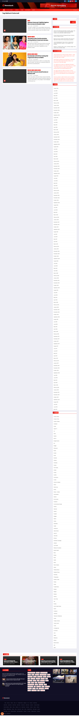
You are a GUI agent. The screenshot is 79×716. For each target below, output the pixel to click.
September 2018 (57, 316)
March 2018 (56, 331)
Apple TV (55, 428)
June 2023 (56, 180)
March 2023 (56, 188)
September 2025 (57, 115)
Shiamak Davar (30, 686)
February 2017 (56, 360)
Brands (55, 453)
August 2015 (56, 402)
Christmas (55, 462)
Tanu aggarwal (56, 70)
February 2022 (56, 217)
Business (55, 457)
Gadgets (55, 516)
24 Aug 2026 (7, 663)
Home (5, 702)
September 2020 (57, 258)
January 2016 (56, 389)
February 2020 (56, 275)
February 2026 (56, 102)
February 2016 (56, 387)
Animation (55, 423)
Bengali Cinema (56, 440)
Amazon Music (56, 416)
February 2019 (56, 304)
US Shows (56, 630)
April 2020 (55, 270)
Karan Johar (30, 680)
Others (55, 567)
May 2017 (55, 353)
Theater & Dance (57, 620)
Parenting (55, 574)
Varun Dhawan (41, 688)
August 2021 (56, 231)
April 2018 (55, 329)
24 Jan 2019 (30, 75)
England (35, 676)
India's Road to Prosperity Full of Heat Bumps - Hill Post (63, 59)
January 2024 (56, 163)
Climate (16, 9)
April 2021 (55, 241)
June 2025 (56, 122)
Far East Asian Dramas (58, 504)
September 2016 (57, 372)
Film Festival (33, 678)
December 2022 (56, 195)
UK (37, 688)
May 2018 (55, 326)
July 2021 (55, 234)
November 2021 (56, 224)
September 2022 (57, 202)
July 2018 (55, 321)
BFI (54, 443)
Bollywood (29, 36)
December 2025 (56, 107)
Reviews (55, 594)
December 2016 (56, 365)
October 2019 (56, 285)
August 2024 (56, 146)
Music (55, 557)
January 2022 (56, 219)
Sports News (47, 686)
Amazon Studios (57, 421)
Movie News (42, 680)
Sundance (55, 611)
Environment (56, 499)
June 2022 (56, 209)
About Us (8, 702)
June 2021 (55, 236)
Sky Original (38, 686)
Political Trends (9, 9)
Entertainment (40, 676)
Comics (55, 472)
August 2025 (56, 117)
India (46, 678)
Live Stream (56, 545)
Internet (55, 533)
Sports (55, 608)
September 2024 (57, 144)
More (55, 552)
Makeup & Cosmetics (57, 547)
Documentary (56, 494)
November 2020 (57, 253)
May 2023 (55, 183)
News (29, 20)
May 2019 (55, 297)
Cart (28, 702)
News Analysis (56, 564)
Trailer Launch (56, 623)
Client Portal (35, 702)
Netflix (55, 560)
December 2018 (56, 309)
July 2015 (55, 404)
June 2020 (56, 265)
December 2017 (56, 336)
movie (38, 680)
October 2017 (56, 341)
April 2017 (55, 355)
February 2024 (56, 161)
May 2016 (55, 380)
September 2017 (57, 343)
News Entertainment (41, 682)
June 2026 (56, 93)
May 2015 (55, 409)
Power (22, 9)
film (28, 678)
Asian (55, 433)
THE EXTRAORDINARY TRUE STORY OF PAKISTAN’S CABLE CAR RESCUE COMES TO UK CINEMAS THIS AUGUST (63, 43)
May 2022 (55, 212)
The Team (28, 711)
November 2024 (57, 139)
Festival (55, 511)
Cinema (33, 70)
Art (54, 431)
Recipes (55, 589)
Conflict (55, 474)
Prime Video (41, 684)
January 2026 (56, 105)
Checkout (31, 702)
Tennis (55, 618)
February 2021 (56, 246)
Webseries (55, 637)
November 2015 (56, 394)
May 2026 (55, 95)
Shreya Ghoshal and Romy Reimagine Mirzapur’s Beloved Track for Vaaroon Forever (15, 679)
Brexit (55, 455)
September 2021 (57, 229)
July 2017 (55, 348)
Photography (56, 577)
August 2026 (56, 88)
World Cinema (56, 642)
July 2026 (55, 90)
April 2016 (55, 382)
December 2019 (56, 280)
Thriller (34, 688)
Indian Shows (56, 530)
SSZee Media (36, 59)
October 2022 (56, 200)
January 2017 (56, 363)
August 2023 (56, 175)
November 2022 (56, 197)
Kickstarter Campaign (57, 540)
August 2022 (56, 205)
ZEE (54, 645)
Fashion (55, 506)
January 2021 (56, 248)
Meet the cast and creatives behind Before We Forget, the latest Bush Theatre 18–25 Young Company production (15, 684)
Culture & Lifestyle (57, 482)
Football (55, 513)
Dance (55, 484)
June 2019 (55, 295)
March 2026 (56, 100)
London (34, 680)
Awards (55, 436)
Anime (55, 426)
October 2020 (56, 256)
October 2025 (56, 112)
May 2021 (55, 239)
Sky (54, 601)
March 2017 (56, 358)
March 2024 (56, 158)
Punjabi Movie (56, 586)
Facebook (55, 501)
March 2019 (56, 302)
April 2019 (55, 299)
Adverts (12, 702)
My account (19, 709)
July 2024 (55, 149)
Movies (33, 36)
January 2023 (56, 192)
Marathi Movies (9, 709)
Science (55, 596)
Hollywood (56, 528)
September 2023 (57, 173)
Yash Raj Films (34, 690)
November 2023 (56, 168)
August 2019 (56, 290)
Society (33, 9)
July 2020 (55, 263)
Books (55, 450)
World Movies (8, 713)
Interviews (55, 535)
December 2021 (56, 222)
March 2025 (56, 129)
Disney (55, 489)
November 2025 (56, 110)
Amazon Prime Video (44, 672)
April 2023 (55, 185)
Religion (55, 591)
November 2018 (56, 312)
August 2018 (56, 319)
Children (55, 460)
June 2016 (55, 377)
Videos (55, 635)
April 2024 (55, 156)
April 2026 (55, 98)
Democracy (56, 487)
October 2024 (56, 141)
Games (55, 521)
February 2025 (56, 132)
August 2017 (56, 346)
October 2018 (56, 314)
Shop (9, 711)
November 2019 (56, 282)
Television (55, 613)
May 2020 (55, 268)
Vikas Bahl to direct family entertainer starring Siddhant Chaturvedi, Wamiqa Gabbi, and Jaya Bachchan (38, 40)
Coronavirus (56, 477)
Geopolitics (56, 523)
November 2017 (56, 338)
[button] (74, 9)
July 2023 (55, 178)
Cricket (55, 479)
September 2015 (57, 399)
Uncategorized (56, 628)
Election (55, 496)
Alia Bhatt (37, 672)
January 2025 (56, 134)
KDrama (55, 538)
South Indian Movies (57, 606)
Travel (55, 625)
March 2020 (56, 273)
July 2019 (55, 292)
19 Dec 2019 (30, 59)
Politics (55, 581)
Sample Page (5, 711)
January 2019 (56, 307)
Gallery (55, 518)
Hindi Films (38, 678)
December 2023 (56, 166)
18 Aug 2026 (44, 663)
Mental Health (56, 550)
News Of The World (31, 684)
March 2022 (56, 214)
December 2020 (56, 251)
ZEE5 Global (42, 690)
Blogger (55, 445)
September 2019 (57, 287)
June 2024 (56, 151)
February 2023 (56, 190)
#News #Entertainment (31, 672)
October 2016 (56, 370)
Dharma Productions (43, 674)
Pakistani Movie (56, 569)
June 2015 (55, 406)
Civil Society (27, 9)
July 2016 (55, 375)
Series (45, 684)
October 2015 (56, 397)
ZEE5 (55, 647)
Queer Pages (35, 709)
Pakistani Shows (57, 572)
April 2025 (55, 127)
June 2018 (55, 324)
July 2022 (55, 207)
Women (55, 640)
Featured (48, 676)
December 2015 (56, 392)
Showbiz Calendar (13, 711)
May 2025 (55, 124)
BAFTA (55, 438)
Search (54, 18)
